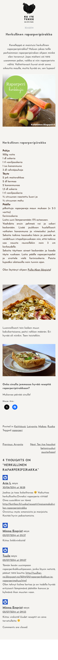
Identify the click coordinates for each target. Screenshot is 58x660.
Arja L (7, 483)
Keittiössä (20, 426)
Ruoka (51, 426)
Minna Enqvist (13, 531)
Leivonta (32, 426)
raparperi (17, 430)
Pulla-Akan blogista (39, 270)
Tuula (6, 556)
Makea (42, 426)
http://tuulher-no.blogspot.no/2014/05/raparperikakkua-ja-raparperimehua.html (28, 577)
